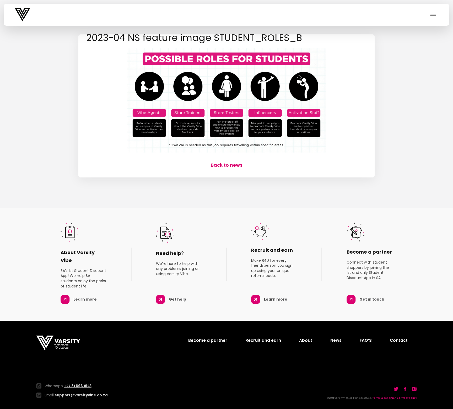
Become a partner (207, 340)
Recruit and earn (263, 340)
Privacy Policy (408, 398)
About (305, 340)
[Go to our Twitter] (396, 389)
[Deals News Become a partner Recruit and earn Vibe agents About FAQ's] (432, 14)
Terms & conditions (385, 398)
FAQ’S (366, 340)
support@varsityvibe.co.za (81, 395)
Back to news (226, 165)
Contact (399, 340)
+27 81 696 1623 (77, 386)
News (336, 340)
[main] (226, 101)
